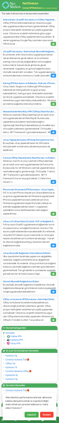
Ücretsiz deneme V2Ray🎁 (18, 371)
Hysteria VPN (16, 339)
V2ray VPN (15, 343)
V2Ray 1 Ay (10, 363)
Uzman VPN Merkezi (32, 7)
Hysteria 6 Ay (11, 375)
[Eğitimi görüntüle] (53, 44)
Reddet (47, 414)
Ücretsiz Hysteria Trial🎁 (17, 359)
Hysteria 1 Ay (11, 355)
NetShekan (30, 3)
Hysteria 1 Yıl (11, 367)
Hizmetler (10, 332)
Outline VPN (16, 336)
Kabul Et (31, 414)
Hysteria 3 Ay (11, 379)
